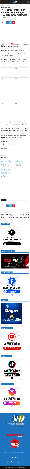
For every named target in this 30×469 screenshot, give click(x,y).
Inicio (2, 5)
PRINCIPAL (8, 7)
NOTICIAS (7, 5)
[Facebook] (7, 22)
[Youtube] (22, 462)
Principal (25, 199)
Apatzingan (9, 199)
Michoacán (15, 199)
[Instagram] (11, 462)
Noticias (20, 199)
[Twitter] (10, 22)
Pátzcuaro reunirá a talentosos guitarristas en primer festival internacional (22, 216)
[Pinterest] (13, 22)
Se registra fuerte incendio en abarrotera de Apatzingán (21, 161)
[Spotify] (15, 462)
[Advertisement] (15, 188)
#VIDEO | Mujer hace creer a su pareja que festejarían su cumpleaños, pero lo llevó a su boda (7, 216)
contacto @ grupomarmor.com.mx (18, 452)
